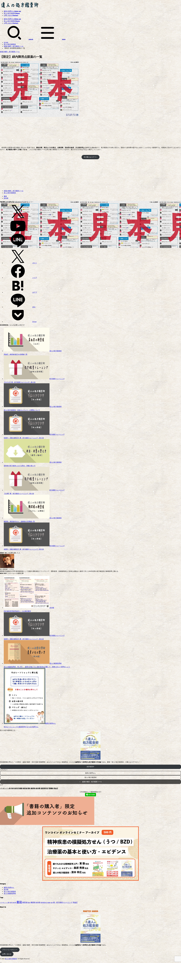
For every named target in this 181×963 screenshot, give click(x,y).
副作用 (16, 788)
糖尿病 (33, 788)
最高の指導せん (9, 887)
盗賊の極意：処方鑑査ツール (10, 51)
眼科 (29, 788)
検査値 (25, 788)
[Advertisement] (56, 132)
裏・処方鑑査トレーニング (62, 902)
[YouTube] (18, 232)
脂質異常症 (44, 788)
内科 (12, 788)
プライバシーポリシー (9, 949)
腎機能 (51, 788)
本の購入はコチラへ (90, 157)
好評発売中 (90, 766)
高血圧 (56, 788)
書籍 (5, 196)
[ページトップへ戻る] (1, 962)
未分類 (6, 889)
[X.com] (18, 218)
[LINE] (18, 247)
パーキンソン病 (4, 902)
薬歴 (52, 902)
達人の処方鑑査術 (10, 193)
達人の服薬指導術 (10, 893)
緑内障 (6, 198)
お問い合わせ (6, 954)
